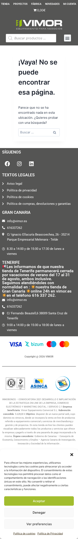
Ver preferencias (39, 524)
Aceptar (39, 501)
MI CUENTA (69, 4)
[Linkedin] (31, 163)
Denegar (39, 512)
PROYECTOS (20, 4)
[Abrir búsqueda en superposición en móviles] (31, 38)
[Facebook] (7, 163)
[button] (72, 455)
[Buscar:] (39, 132)
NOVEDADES (52, 4)
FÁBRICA (36, 4)
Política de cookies (24, 533)
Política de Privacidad (50, 533)
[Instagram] (19, 163)
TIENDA (5, 4)
